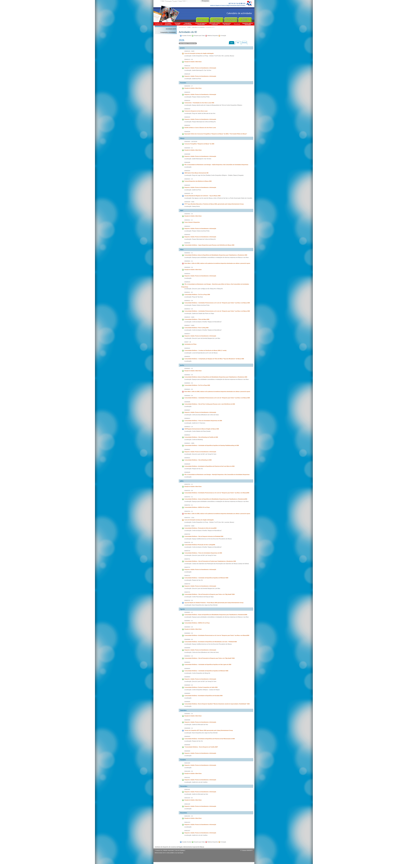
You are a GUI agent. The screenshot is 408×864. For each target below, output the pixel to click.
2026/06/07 (187, 410)
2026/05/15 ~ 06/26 (189, 317)
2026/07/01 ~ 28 (188, 490)
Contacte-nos (158, 850)
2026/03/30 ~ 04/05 (189, 201)
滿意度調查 (248, 23)
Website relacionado (168, 850)
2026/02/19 (187, 100)
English (175, 1)
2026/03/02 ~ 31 (188, 147)
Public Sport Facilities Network (231, 19)
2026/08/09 (187, 647)
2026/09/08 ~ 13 (188, 728)
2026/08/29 (187, 693)
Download (236, 23)
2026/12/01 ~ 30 (188, 816)
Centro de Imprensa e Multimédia (201, 23)
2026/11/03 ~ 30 (188, 797)
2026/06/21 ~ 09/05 (189, 443)
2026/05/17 (187, 333)
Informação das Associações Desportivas (168, 23)
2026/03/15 (187, 170)
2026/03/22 (187, 185)
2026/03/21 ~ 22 (188, 179)
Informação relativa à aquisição (214, 23)
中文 (163, 1)
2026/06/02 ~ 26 (188, 395)
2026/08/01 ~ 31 (188, 612)
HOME (189, 27)
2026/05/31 (187, 348)
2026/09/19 (187, 736)
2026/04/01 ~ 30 (188, 213)
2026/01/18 (187, 65)
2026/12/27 (187, 830)
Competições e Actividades (168, 32)
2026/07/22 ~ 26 (188, 600)
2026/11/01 (187, 789)
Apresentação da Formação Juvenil (177, 23)
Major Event (203, 19)
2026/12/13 (187, 822)
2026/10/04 (187, 763)
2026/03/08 (187, 154)
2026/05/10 (187, 273)
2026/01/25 (187, 74)
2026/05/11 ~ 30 (188, 292)
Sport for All (217, 19)
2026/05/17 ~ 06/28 (189, 325)
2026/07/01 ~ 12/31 (189, 517)
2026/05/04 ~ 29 (188, 267)
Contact (184, 1)
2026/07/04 (187, 534)
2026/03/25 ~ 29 (188, 193)
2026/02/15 (187, 92)
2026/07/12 (187, 567)
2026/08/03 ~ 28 (188, 627)
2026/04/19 (187, 234)
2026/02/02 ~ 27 (188, 86)
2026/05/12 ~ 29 (188, 300)
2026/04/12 (187, 226)
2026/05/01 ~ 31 (188, 252)
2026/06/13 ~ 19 (188, 426)
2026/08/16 (187, 662)
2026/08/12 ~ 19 (188, 656)
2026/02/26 (187, 131)
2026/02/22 (187, 117)
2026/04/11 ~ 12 (188, 220)
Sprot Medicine (245, 19)
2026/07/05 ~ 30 (188, 542)
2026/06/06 (187, 401)
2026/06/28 (187, 464)
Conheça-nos (158, 23)
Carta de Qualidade (180, 850)
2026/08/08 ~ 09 (188, 639)
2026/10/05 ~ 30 (188, 771)
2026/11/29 (187, 804)
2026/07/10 (187, 550)
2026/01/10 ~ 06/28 (189, 51)
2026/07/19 (187, 583)
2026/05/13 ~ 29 (188, 308)
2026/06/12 (187, 418)
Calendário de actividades (187, 23)
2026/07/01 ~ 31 (188, 484)
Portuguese (168, 1)
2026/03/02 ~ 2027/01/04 (190, 141)
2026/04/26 (187, 242)
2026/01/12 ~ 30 (188, 59)
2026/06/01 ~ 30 (188, 368)
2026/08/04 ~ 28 (188, 633)
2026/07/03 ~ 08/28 (189, 526)
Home (180, 1)
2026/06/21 (187, 449)
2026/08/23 (187, 676)
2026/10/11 (187, 777)
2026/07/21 (187, 592)
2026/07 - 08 (187, 342)
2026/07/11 (187, 559)
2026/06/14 (187, 435)
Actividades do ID (171, 29)
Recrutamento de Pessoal (226, 23)
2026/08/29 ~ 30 (188, 685)
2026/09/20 (187, 744)
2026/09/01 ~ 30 (188, 713)
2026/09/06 (187, 720)
